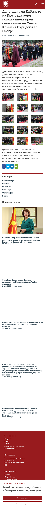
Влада (6, 441)
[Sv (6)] (37, 108)
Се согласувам (22, 498)
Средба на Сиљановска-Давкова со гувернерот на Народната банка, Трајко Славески (19, 282)
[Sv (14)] (8, 141)
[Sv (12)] (22, 130)
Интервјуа (6, 190)
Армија (7, 443)
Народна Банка (10, 448)
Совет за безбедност (11, 479)
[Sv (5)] (22, 108)
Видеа (5, 196)
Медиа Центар (9, 477)
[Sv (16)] (37, 141)
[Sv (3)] (37, 97)
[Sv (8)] (22, 119)
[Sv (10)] (37, 119)
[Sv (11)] (8, 130)
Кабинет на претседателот (14, 463)
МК (5, 465)
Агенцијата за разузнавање (14, 446)
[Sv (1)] (8, 97)
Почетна (7, 474)
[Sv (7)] (8, 119)
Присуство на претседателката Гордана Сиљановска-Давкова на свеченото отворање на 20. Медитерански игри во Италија (19, 412)
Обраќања (6, 187)
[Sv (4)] (8, 108)
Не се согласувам (22, 504)
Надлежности (9, 460)
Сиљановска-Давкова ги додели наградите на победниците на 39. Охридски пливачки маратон (22, 324)
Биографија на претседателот (15, 458)
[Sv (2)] (22, 97)
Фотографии (7, 193)
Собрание (8, 439)
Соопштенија (23, 35)
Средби (5, 184)
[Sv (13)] (37, 130)
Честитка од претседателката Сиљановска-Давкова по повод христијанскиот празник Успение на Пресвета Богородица (21, 240)
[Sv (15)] (22, 141)
